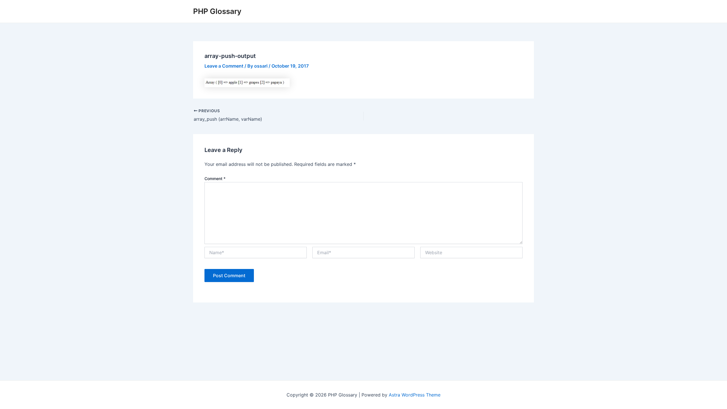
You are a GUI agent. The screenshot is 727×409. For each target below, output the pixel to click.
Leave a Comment (223, 66)
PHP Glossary (217, 11)
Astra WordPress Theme (414, 395)
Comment (214, 178)
